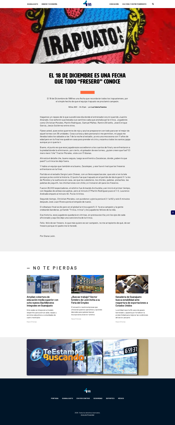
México (121, 398)
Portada (54, 398)
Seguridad (97, 398)
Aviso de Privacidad (87, 415)
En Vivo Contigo (83, 398)
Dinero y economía (49, 4)
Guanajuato (32, 4)
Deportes (110, 398)
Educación (114, 4)
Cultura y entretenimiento (134, 4)
